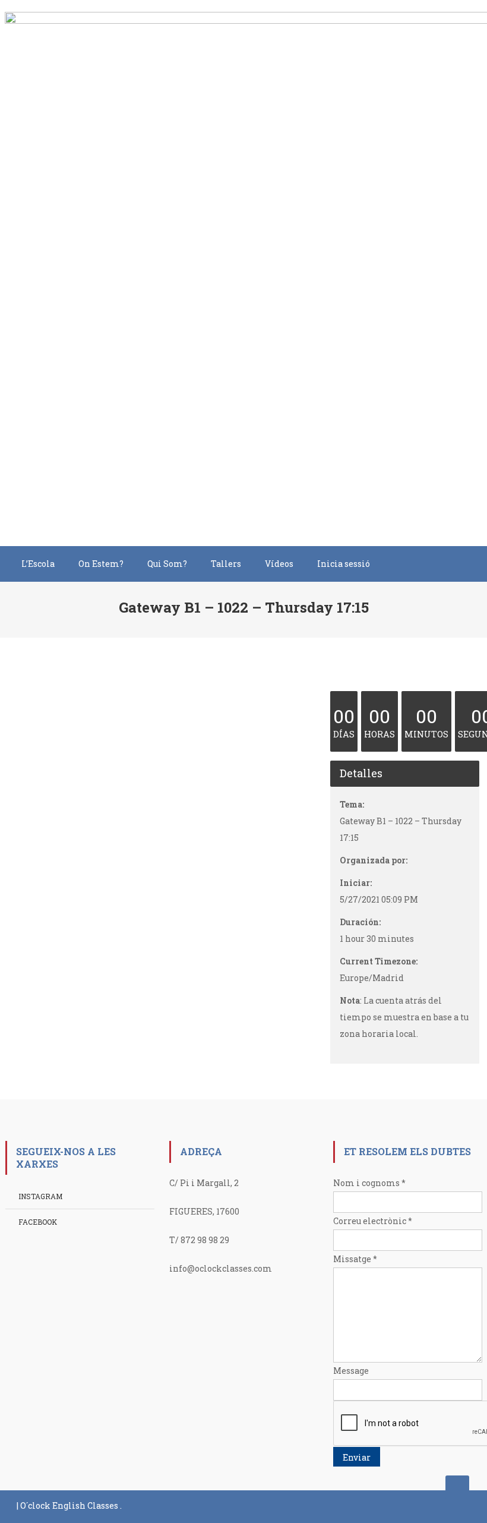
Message (351, 1370)
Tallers (226, 563)
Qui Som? (167, 563)
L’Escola (38, 563)
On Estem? (101, 563)
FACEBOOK (37, 1221)
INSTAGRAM (40, 1196)
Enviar (357, 1457)
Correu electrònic (372, 1220)
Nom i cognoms (369, 1182)
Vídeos (279, 563)
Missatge (355, 1259)
